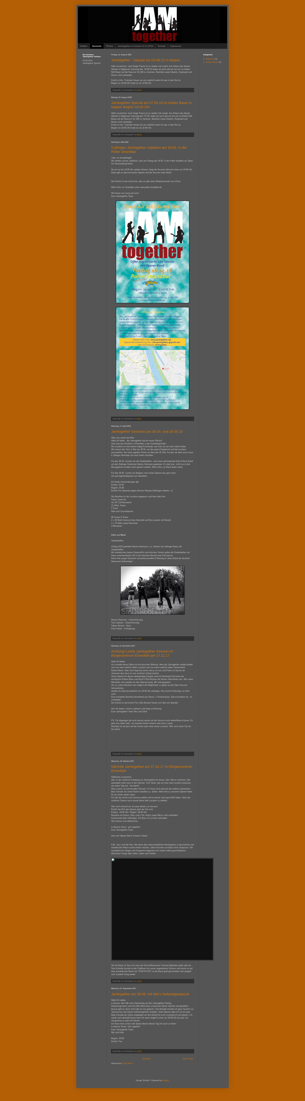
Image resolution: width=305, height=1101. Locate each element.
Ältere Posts (188, 1059)
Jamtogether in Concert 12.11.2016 (135, 46)
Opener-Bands (212, 62)
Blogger (165, 1080)
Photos (109, 46)
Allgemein (210, 59)
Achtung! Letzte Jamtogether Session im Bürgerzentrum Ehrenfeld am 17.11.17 (142, 653)
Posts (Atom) (127, 1063)
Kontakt (162, 46)
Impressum (175, 46)
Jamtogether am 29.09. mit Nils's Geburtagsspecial (150, 994)
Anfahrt (83, 46)
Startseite (97, 46)
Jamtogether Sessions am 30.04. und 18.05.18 (147, 432)
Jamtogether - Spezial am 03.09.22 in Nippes (145, 60)
